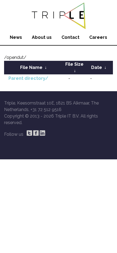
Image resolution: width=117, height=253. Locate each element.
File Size (74, 64)
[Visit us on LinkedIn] (42, 133)
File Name (31, 67)
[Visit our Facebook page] (36, 133)
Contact (70, 37)
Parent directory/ (28, 78)
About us (42, 37)
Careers (98, 37)
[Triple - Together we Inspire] (58, 15)
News (16, 37)
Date (96, 67)
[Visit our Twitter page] (29, 133)
